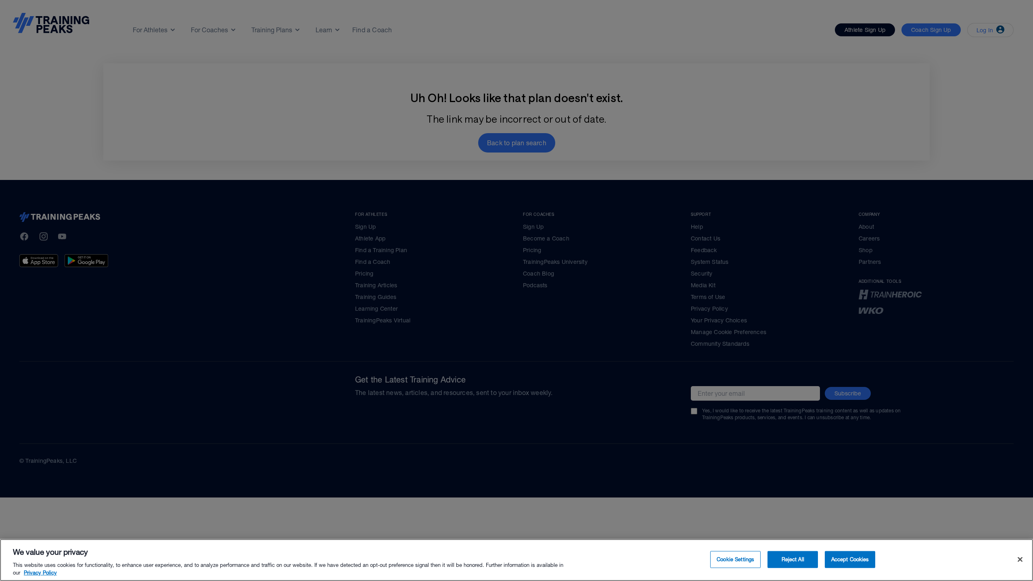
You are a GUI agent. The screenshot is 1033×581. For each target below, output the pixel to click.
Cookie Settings (735, 559)
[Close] (1020, 559)
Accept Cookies (850, 559)
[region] (516, 560)
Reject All (793, 559)
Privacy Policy (40, 573)
